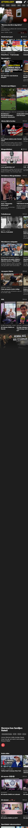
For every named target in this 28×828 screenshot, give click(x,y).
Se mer (22, 32)
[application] (14, 15)
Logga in (19, 2)
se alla (25, 36)
